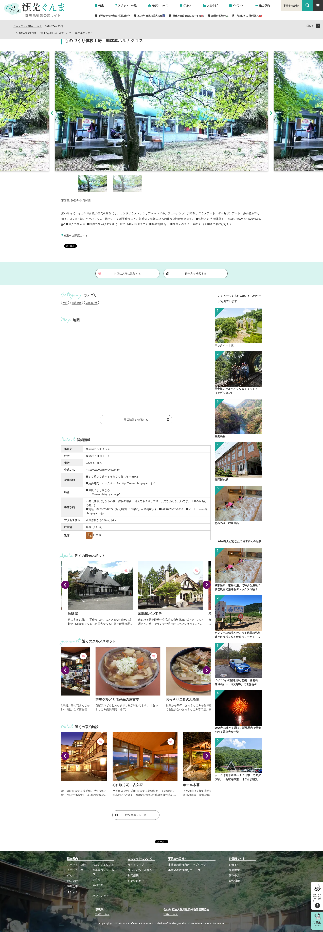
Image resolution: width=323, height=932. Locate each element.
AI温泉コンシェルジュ (103, 872)
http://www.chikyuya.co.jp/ (103, 469)
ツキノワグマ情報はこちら (27, 26)
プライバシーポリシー (141, 870)
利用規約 (133, 875)
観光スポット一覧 (136, 815)
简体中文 (234, 875)
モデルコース (75, 870)
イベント (72, 891)
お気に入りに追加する (127, 273)
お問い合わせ (136, 881)
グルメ (71, 875)
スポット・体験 (76, 865)
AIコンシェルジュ (103, 865)
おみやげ (72, 881)
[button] (52, 113)
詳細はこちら (102, 914)
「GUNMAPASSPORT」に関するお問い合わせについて (42, 33)
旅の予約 (98, 885)
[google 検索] (307, 5)
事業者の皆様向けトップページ (187, 865)
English (233, 865)
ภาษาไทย (234, 881)
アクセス (98, 879)
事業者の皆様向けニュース (184, 870)
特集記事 (72, 886)
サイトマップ (136, 865)
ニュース (98, 890)
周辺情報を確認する (136, 419)
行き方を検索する (195, 273)
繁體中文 (234, 870)
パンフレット (101, 895)
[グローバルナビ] (318, 5)
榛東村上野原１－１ (76, 235)
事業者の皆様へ (291, 5)
